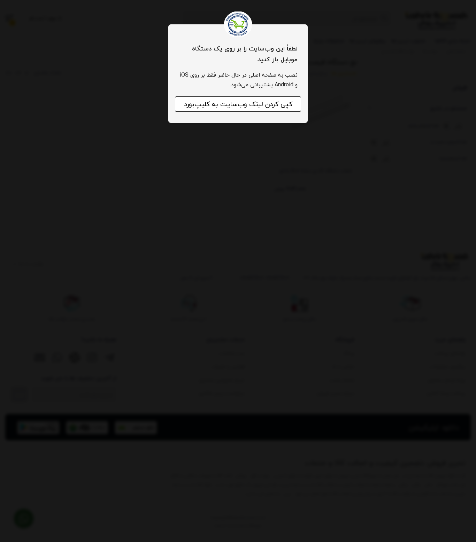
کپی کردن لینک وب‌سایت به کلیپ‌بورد (238, 104)
